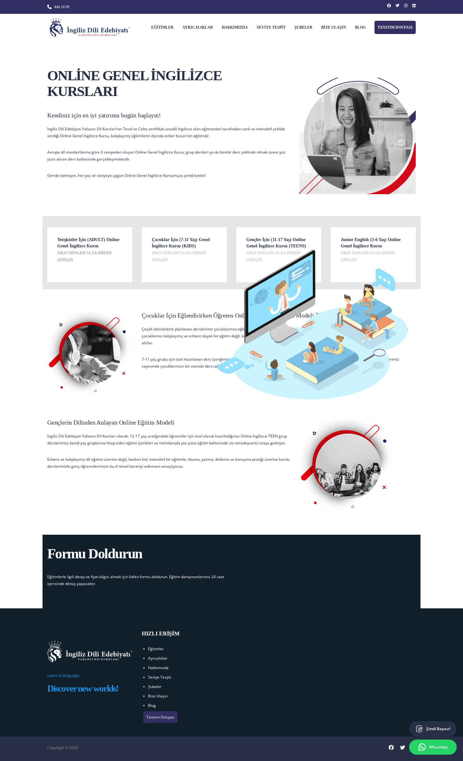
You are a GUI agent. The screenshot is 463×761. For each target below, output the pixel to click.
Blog (360, 27)
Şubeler (303, 27)
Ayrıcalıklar (197, 27)
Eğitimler (162, 27)
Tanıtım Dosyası (395, 27)
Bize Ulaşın (333, 27)
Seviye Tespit (271, 27)
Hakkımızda (235, 27)
